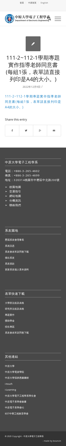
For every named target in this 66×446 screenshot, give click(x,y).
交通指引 (15, 191)
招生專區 (9, 326)
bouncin (57, 440)
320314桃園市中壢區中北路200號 (37, 180)
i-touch (8, 383)
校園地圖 (15, 187)
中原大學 (9, 366)
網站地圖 (15, 196)
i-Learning (10, 389)
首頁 (22, 2)
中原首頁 (32, 2)
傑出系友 (9, 257)
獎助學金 (9, 320)
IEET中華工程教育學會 (16, 413)
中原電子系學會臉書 (15, 401)
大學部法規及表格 (14, 302)
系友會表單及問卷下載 (17, 251)
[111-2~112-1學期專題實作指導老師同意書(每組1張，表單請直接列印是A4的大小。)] (33, 43)
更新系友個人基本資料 (17, 269)
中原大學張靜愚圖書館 (17, 377)
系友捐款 (9, 263)
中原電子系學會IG (14, 407)
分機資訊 (15, 200)
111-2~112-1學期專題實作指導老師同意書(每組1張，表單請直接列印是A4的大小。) (33, 68)
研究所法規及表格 (14, 308)
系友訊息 (9, 245)
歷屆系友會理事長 (14, 239)
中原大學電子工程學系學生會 (20, 395)
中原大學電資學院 (14, 372)
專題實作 (9, 314)
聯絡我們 (15, 205)
